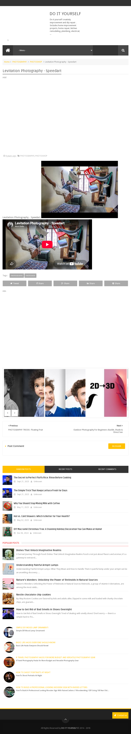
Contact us (122, 715)
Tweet (16, 283)
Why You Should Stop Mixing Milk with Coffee (37, 503)
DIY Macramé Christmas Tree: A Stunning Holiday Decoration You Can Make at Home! (58, 529)
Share (41, 283)
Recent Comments (107, 469)
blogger (116, 446)
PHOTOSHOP (36, 62)
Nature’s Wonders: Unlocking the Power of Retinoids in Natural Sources (57, 579)
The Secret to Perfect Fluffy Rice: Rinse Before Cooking (42, 477)
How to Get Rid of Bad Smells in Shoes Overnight (44, 609)
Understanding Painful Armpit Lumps (37, 565)
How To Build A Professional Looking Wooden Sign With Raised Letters (51, 687)
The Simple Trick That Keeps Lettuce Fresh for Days (40, 490)
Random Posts (23, 469)
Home (7, 62)
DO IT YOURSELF (65, 13)
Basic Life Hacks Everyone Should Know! (35, 642)
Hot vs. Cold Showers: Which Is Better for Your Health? (42, 516)
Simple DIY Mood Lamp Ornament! (32, 627)
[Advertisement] (65, 116)
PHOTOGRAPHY (19, 62)
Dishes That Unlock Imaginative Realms (38, 550)
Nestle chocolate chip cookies (33, 594)
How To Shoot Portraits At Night (33, 672)
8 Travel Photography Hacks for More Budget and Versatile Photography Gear (55, 657)
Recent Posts (65, 469)
